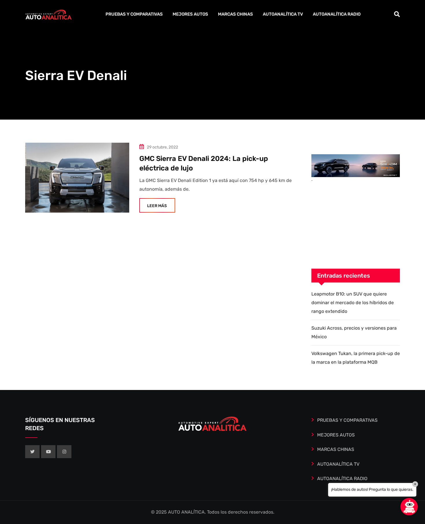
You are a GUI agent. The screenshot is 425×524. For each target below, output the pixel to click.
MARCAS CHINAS (235, 14)
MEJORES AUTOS (190, 14)
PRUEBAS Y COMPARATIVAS (134, 14)
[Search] (397, 14)
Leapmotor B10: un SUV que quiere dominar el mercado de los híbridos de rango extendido (352, 302)
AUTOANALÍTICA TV (283, 14)
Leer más (157, 205)
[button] (409, 506)
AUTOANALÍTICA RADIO (337, 14)
